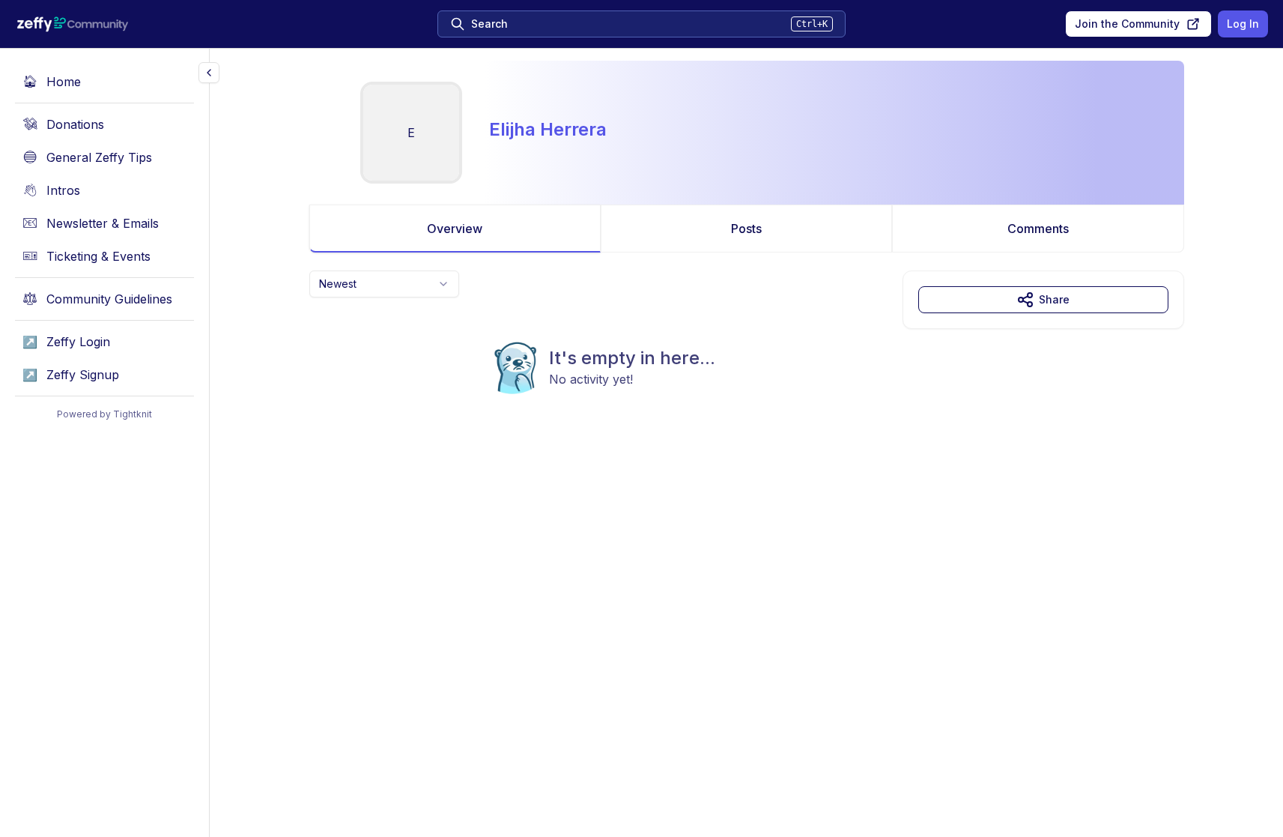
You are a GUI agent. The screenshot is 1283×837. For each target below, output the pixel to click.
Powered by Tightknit (104, 414)
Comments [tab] (1038, 228)
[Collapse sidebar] (208, 72)
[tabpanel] (746, 363)
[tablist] (746, 229)
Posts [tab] (746, 228)
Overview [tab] (454, 228)
